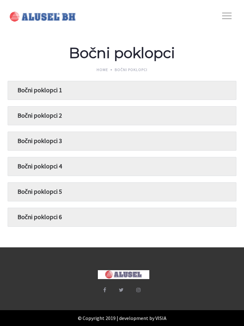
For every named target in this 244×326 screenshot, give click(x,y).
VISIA (160, 318)
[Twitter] (121, 290)
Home (102, 69)
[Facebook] (104, 290)
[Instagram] (138, 290)
